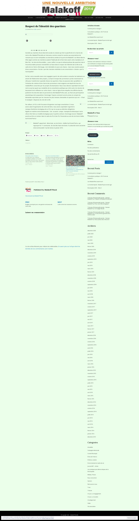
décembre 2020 (92, 230)
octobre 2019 (91, 256)
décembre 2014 (92, 402)
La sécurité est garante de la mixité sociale (99, 214)
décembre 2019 (92, 249)
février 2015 (91, 399)
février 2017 (91, 329)
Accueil (30, 17)
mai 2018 (90, 291)
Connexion (90, 144)
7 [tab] (41, 50)
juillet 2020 (90, 234)
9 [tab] (44, 50)
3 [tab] (34, 50)
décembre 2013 (92, 437)
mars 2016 (90, 364)
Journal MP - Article (33, 181)
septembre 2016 (92, 345)
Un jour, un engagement (94, 494)
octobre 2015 (91, 376)
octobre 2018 (91, 281)
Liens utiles (69, 19)
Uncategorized (91, 500)
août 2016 (90, 348)
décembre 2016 (92, 335)
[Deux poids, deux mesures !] (35, 160)
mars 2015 (90, 395)
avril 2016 (90, 360)
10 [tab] (46, 50)
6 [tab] (39, 50)
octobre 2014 (91, 408)
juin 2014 (90, 418)
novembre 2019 (92, 253)
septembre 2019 (92, 259)
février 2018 (91, 300)
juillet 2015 (90, 383)
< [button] (27, 41)
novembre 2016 (92, 338)
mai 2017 (90, 319)
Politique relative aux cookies (48, 518)
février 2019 (91, 272)
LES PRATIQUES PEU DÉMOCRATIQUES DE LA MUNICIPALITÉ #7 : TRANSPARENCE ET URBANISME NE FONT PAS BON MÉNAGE (75, 169)
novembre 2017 (92, 303)
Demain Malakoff (61, 17)
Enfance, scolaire (92, 460)
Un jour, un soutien (93, 497)
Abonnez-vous (94, 74)
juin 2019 (90, 262)
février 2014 (91, 430)
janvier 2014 (91, 434)
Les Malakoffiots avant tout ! (95, 37)
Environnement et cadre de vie (96, 463)
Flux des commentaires (94, 151)
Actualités (99, 17)
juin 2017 (90, 316)
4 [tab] (36, 50)
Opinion (108, 17)
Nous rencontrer (92, 478)
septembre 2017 (92, 310)
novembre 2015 (92, 373)
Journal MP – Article (93, 466)
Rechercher (91, 159)
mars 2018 (90, 297)
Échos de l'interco (92, 457)
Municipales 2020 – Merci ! (95, 43)
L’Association (40, 17)
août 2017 (90, 313)
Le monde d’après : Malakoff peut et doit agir (100, 40)
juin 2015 (90, 386)
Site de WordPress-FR (93, 154)
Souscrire (92, 135)
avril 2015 (90, 392)
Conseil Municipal (76, 17)
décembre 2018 (92, 275)
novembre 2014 (92, 405)
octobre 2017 (91, 307)
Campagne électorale (93, 450)
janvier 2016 (91, 367)
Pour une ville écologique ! (102, 204)
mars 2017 (90, 326)
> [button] (50, 41)
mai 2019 (90, 265)
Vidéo (89, 503)
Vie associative (91, 506)
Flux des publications (93, 147)
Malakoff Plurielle (74, 515)
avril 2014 (90, 424)
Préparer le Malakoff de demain (103, 199)
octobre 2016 (91, 342)
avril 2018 (90, 294)
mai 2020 (90, 240)
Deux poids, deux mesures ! (102, 219)
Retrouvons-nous (92, 484)
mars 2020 (90, 243)
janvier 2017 (91, 332)
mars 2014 (90, 427)
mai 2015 (90, 389)
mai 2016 (90, 357)
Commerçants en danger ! (94, 28)
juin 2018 (90, 288)
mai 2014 (90, 421)
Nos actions (89, 17)
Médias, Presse (41, 181)
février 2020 (91, 246)
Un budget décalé (99, 208)
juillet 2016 (90, 351)
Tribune (50, 17)
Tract (89, 487)
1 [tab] (31, 50)
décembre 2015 (92, 370)
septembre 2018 (92, 284)
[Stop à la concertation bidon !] (56, 161)
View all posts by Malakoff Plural (34, 196)
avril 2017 (90, 322)
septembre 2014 (92, 411)
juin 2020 (90, 237)
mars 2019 (90, 268)
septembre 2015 (92, 380)
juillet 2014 (90, 414)
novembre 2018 (92, 278)
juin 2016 (90, 354)
